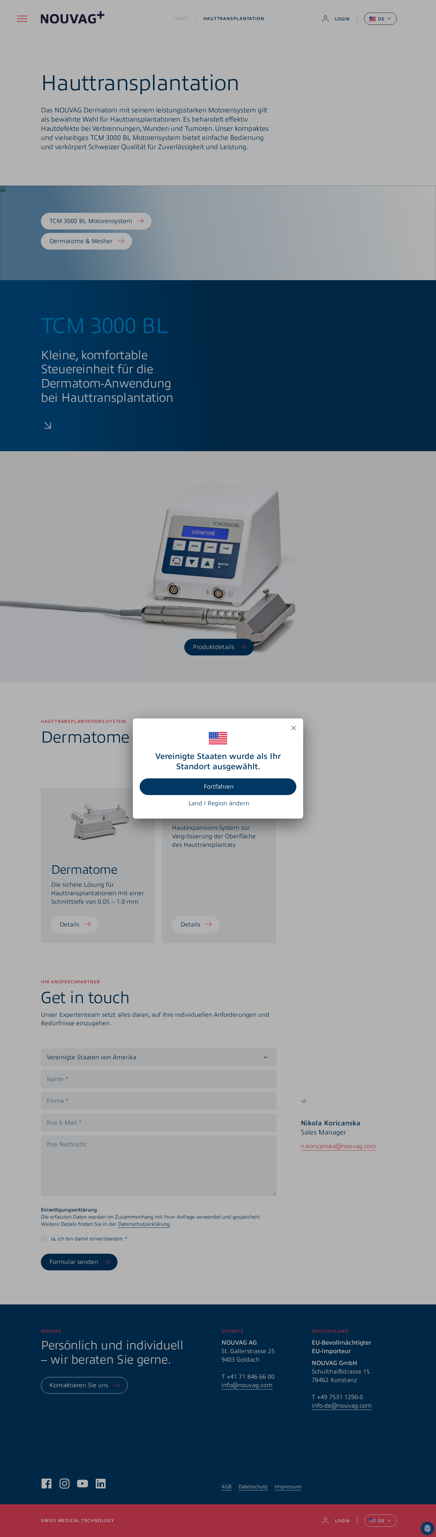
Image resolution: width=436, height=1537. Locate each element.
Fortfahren (219, 786)
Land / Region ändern (218, 803)
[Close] (293, 728)
